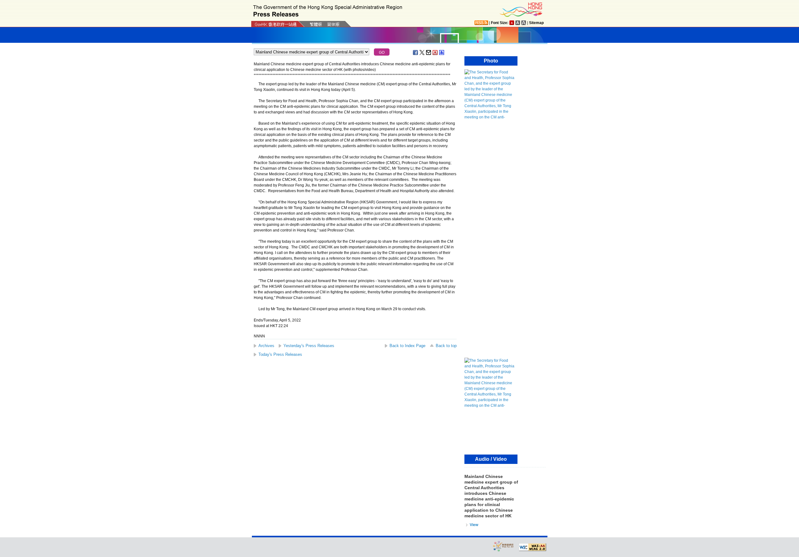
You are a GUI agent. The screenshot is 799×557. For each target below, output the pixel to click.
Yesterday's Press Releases (308, 345)
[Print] (442, 52)
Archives (266, 345)
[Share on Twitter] (422, 52)
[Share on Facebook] (416, 52)
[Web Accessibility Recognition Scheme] (503, 545)
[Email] (429, 52)
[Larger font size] (517, 22)
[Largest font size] (523, 22)
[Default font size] (511, 22)
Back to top (446, 345)
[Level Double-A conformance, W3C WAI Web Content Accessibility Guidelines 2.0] (532, 547)
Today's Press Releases (280, 354)
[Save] (435, 52)
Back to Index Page (407, 345)
